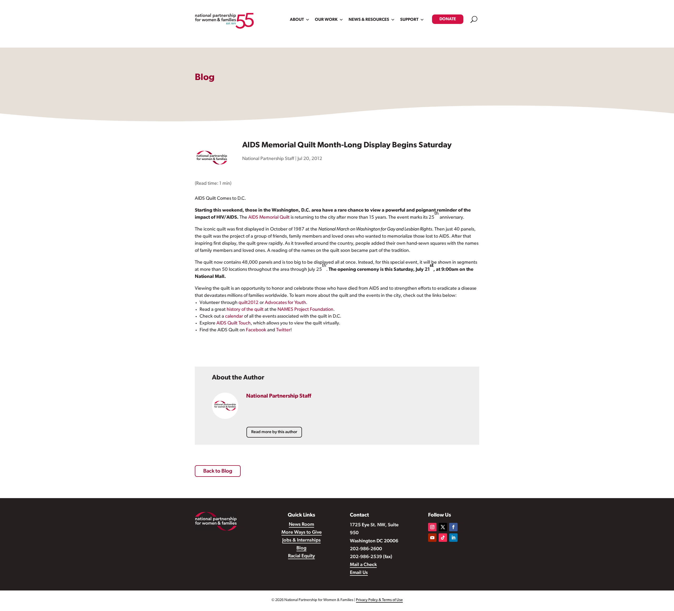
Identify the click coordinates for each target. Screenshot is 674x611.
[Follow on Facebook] (453, 527)
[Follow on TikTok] (443, 537)
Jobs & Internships (301, 540)
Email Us (359, 572)
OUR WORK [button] (326, 20)
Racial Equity (301, 556)
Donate (447, 19)
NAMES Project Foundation (305, 309)
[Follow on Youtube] (432, 537)
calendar (234, 316)
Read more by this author (274, 432)
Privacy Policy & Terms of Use (379, 600)
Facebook (256, 330)
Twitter (283, 330)
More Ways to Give (301, 532)
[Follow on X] (443, 527)
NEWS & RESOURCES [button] (369, 20)
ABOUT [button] (297, 20)
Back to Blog (217, 471)
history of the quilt (245, 309)
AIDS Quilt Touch (233, 323)
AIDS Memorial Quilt (269, 217)
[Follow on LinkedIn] (453, 537)
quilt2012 (249, 303)
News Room (301, 524)
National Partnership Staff (268, 159)
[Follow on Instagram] (432, 527)
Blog (301, 548)
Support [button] (409, 20)
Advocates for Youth (285, 303)
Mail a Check (363, 565)
